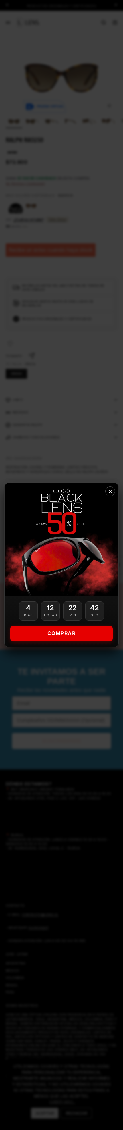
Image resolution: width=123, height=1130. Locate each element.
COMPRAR (61, 633)
